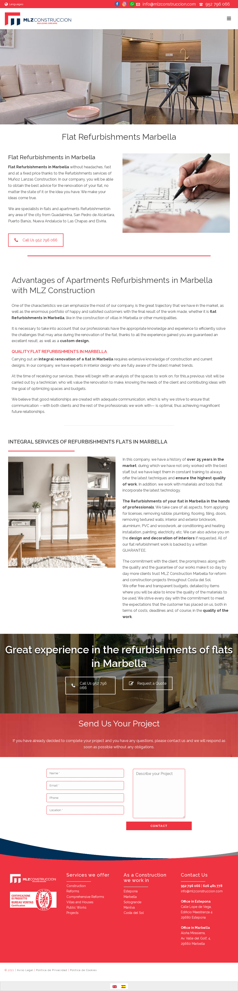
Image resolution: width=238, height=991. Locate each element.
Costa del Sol (134, 913)
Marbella (130, 897)
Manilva (129, 907)
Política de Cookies (83, 970)
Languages (16, 4)
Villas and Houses (79, 902)
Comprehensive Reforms (85, 897)
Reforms (72, 891)
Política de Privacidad (51, 970)
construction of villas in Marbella (110, 318)
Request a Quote (151, 683)
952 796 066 (217, 4)
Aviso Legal (25, 970)
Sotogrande (132, 902)
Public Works (76, 907)
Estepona (131, 891)
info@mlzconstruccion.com (169, 4)
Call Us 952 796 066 (40, 240)
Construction (76, 886)
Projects (72, 913)
